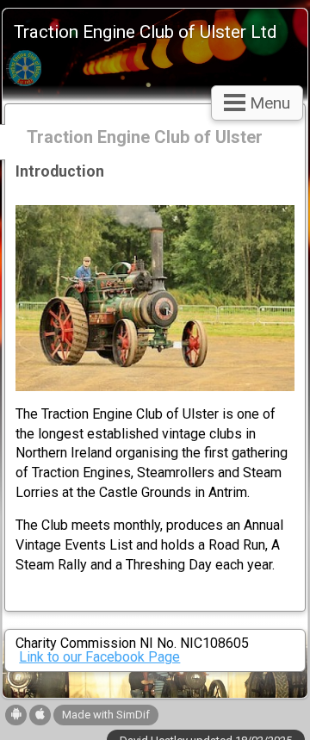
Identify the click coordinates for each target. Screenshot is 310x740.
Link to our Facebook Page (99, 657)
